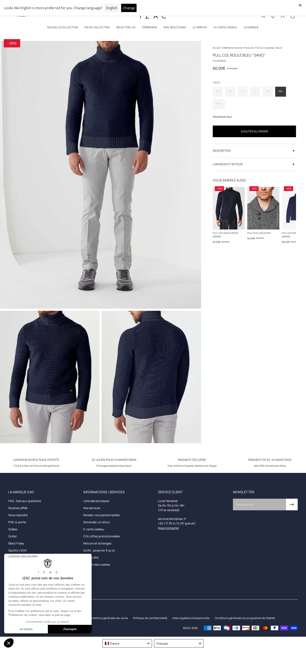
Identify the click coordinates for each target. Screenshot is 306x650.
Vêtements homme (232, 47)
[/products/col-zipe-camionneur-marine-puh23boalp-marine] (229, 208)
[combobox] (127, 643)
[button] (62, 28)
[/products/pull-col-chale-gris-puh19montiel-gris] (263, 208)
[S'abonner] (292, 504)
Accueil (217, 47)
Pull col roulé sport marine (226, 234)
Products (249, 47)
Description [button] (222, 151)
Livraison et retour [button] (228, 164)
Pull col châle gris (259, 232)
